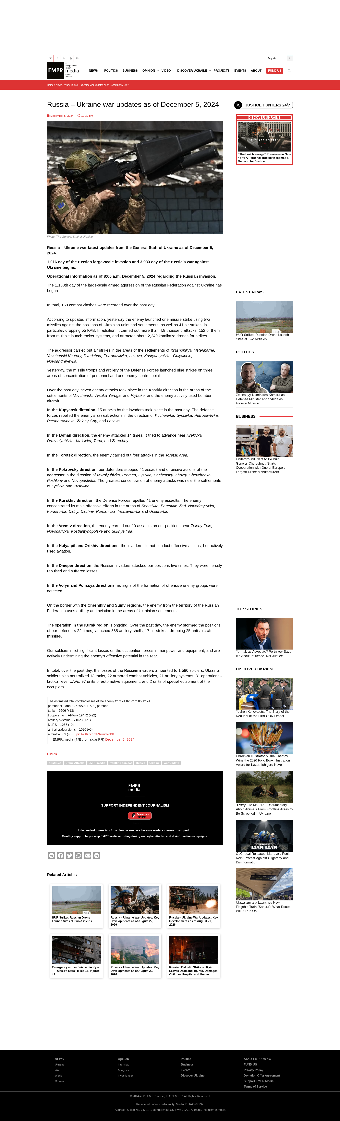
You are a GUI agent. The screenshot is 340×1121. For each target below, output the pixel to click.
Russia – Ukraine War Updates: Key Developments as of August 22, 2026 (135, 921)
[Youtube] (70, 58)
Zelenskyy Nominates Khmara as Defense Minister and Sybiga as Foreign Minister (260, 399)
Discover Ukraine (192, 70)
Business (130, 70)
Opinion (149, 70)
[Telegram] (96, 855)
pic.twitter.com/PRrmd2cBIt (95, 734)
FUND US (274, 70)
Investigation (126, 1075)
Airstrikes (55, 762)
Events (240, 70)
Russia (140, 762)
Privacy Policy (253, 1070)
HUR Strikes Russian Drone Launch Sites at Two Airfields (72, 919)
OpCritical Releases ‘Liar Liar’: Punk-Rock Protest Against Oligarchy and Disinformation (263, 858)
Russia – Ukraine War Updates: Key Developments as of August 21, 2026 (193, 921)
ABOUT (256, 70)
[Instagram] (77, 58)
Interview (123, 1064)
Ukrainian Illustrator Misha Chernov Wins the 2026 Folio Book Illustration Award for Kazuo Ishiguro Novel (263, 760)
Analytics (123, 1070)
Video (167, 70)
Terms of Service (255, 1086)
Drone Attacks (75, 762)
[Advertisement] (165, 27)
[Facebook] (57, 58)
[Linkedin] (64, 58)
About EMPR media (257, 1059)
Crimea (59, 1081)
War (57, 1070)
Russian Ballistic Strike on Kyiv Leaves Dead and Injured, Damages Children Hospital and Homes (193, 971)
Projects (222, 70)
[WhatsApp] (78, 855)
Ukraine (154, 762)
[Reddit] (51, 855)
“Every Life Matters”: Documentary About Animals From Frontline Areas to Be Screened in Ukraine (264, 809)
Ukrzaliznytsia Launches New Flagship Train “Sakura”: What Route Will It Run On (263, 907)
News (94, 70)
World (58, 1075)
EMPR (52, 754)
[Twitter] (50, 58)
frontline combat (121, 762)
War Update (171, 762)
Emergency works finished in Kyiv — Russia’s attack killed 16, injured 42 (76, 971)
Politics (111, 70)
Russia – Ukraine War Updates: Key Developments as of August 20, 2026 (135, 971)
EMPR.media (97, 762)
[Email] (87, 855)
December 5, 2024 (119, 739)
